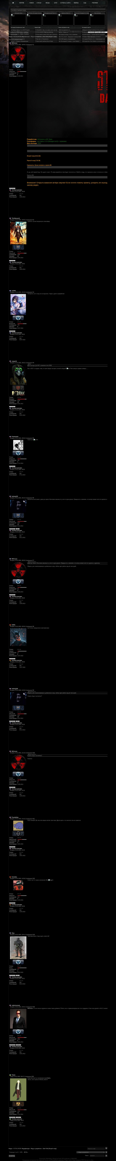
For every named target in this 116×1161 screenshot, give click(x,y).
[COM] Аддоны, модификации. (68, 39)
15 (33, 1076)
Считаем (14, 34)
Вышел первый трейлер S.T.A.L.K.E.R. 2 (93, 30)
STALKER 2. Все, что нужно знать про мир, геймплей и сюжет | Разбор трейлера (57, 30)
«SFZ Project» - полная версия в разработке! (95, 34)
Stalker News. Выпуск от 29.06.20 (92, 36)
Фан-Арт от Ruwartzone (42, 39)
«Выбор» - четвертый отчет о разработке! (94, 32)
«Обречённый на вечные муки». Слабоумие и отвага (50, 36)
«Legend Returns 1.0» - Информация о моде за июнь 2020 (98, 39)
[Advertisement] (67, 205)
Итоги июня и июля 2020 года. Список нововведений (50, 34)
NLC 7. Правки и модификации (20, 41)
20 (18, 402)
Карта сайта (68, 1160)
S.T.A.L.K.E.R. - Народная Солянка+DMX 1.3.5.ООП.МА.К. (74, 36)
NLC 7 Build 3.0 (64, 32)
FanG (60, 1158)
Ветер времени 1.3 (65, 30)
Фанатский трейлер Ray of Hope (44, 41)
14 (34, 1007)
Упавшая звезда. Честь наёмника (68, 34)
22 (18, 256)
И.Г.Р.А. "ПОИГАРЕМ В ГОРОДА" (20, 32)
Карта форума (77, 1160)
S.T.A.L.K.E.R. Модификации (22, 1148)
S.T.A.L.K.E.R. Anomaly (18, 36)
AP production (66, 1158)
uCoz (92, 1160)
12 (34, 878)
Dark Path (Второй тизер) (49, 1148)
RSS (83, 1160)
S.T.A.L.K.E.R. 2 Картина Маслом (44, 32)
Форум (10, 36)
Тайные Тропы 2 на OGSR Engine (21, 30)
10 (34, 752)
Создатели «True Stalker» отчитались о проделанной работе (99, 41)
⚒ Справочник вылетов (18, 39)
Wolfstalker (49, 1158)
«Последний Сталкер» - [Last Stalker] (69, 41)
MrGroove (30, 1008)
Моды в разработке (36, 1148)
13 (18, 524)
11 (33, 818)
